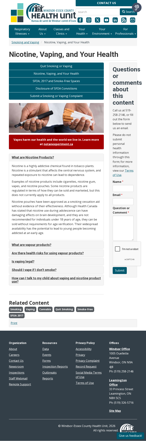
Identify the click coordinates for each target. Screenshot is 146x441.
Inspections (16, 373)
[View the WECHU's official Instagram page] (88, 20)
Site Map (115, 411)
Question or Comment (121, 210)
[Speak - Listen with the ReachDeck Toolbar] (137, 7)
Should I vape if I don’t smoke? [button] (34, 270)
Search (130, 12)
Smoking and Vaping (25, 42)
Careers (14, 355)
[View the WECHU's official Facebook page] (80, 20)
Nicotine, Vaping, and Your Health (56, 74)
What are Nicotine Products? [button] (33, 157)
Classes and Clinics (61, 31)
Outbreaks (49, 373)
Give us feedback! (130, 436)
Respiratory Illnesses (22, 31)
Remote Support (20, 384)
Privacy (80, 355)
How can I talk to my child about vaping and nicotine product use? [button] (56, 280)
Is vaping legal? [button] (23, 261)
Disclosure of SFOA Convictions (56, 88)
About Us (42, 31)
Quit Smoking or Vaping (56, 66)
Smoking (16, 309)
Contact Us (16, 361)
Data (45, 349)
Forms (46, 361)
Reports (47, 378)
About (13, 349)
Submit (119, 270)
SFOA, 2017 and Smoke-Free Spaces (56, 81)
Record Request (86, 367)
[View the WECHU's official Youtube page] (106, 20)
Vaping (30, 309)
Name (117, 182)
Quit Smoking (64, 309)
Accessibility (84, 349)
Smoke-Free (85, 309)
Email (117, 195)
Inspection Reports (55, 367)
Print (14, 323)
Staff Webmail (18, 378)
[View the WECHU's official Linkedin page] (115, 20)
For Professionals (124, 31)
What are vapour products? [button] (31, 245)
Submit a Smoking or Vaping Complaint (56, 96)
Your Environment (101, 31)
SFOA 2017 (16, 315)
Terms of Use (85, 383)
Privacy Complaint (88, 361)
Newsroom (16, 367)
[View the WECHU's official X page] (97, 20)
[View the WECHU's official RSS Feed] (123, 20)
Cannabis (45, 309)
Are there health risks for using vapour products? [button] (48, 253)
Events (46, 355)
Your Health (81, 31)
